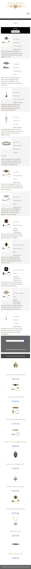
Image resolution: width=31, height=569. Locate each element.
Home (19, 1)
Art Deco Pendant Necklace (16, 319)
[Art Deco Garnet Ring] (6, 223)
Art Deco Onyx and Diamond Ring (18, 248)
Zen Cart (27, 567)
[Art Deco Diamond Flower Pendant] (6, 93)
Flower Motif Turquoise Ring (15, 509)
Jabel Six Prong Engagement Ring (15, 442)
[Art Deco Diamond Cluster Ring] (6, 40)
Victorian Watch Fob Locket (15, 486)
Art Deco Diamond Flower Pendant (18, 95)
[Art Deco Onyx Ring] (6, 271)
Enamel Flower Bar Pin (15, 554)
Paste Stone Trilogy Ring (15, 397)
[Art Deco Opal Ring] (6, 294)
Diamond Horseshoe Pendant (15, 375)
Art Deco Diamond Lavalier (16, 120)
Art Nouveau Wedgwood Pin (15, 464)
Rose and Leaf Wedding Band (15, 419)
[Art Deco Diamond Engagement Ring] (6, 65)
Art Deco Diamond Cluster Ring (17, 42)
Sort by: (15, 29)
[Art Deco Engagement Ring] (6, 173)
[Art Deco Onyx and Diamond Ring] (6, 246)
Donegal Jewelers (14, 567)
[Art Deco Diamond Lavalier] (6, 118)
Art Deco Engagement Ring (17, 175)
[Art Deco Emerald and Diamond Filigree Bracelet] (6, 143)
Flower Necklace (15, 531)
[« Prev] (8, 340)
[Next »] (22, 340)
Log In (26, 1)
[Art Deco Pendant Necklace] (6, 317)
